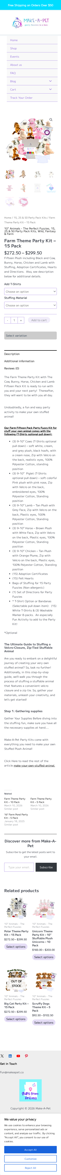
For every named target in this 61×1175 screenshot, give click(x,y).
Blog (13, 81)
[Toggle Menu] (49, 81)
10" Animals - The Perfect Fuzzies (26, 228)
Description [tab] (12, 354)
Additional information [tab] (19, 361)
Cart (13, 89)
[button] (51, 120)
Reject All (30, 1167)
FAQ (13, 73)
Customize (31, 1158)
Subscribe (46, 867)
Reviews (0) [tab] (11, 368)
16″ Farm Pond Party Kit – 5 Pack (16, 816)
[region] (30, 1144)
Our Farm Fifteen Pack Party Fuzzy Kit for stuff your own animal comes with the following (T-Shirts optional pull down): (30, 431)
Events (14, 56)
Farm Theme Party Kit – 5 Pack (41, 800)
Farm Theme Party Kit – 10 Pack (14, 800)
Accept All (30, 1149)
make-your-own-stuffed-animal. (34, 765)
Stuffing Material (15, 298)
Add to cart (39, 320)
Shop (13, 48)
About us (16, 65)
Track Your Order (21, 98)
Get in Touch (8, 1064)
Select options (15, 946)
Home (14, 40)
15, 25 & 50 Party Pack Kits (30, 217)
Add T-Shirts (12, 284)
